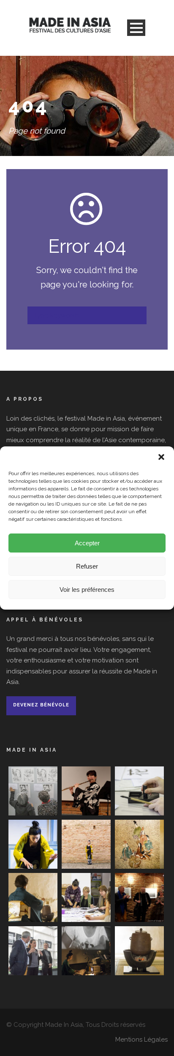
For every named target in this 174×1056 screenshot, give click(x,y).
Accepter (87, 543)
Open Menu (136, 27)
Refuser (87, 566)
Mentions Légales (141, 1039)
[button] (161, 457)
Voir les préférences (87, 589)
